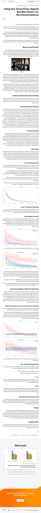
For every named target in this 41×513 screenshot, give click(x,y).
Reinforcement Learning (24, 435)
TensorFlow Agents (15, 435)
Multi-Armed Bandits (34, 435)
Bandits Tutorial (36, 145)
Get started (20, 500)
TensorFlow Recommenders (33, 417)
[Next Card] (20, 462)
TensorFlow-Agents (21, 32)
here (13, 143)
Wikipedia (22, 71)
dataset (29, 40)
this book (37, 29)
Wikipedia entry (36, 28)
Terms (21, 510)
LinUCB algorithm (10, 165)
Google (13, 510)
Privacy (17, 510)
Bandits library (28, 32)
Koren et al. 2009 (31, 119)
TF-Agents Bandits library (22, 41)
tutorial (35, 414)
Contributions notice (27, 510)
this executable (20, 413)
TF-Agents (13, 134)
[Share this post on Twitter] (3, 19)
